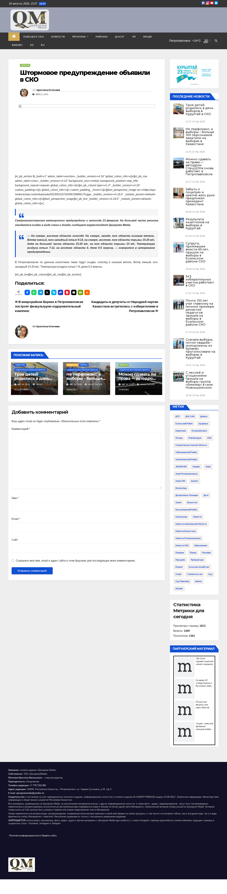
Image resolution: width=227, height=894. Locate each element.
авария (196, 467)
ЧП (134, 36)
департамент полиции (186, 495)
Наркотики (180, 431)
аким (208, 467)
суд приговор (182, 581)
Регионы (79, 36)
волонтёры (181, 488)
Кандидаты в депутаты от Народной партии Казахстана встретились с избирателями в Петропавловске (124, 306)
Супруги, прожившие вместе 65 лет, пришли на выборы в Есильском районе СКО (197, 252)
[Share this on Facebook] (27, 292)
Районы (102, 36)
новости (197, 517)
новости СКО (181, 545)
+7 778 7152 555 (38, 785)
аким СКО (180, 481)
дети (206, 495)
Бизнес (17, 45)
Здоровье (203, 423)
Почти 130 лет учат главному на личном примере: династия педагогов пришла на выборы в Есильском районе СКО (200, 312)
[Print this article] (80, 292)
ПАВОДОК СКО (33, 36)
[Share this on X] (47, 292)
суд (210, 574)
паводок (179, 553)
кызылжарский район (186, 510)
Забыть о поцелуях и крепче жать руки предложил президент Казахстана (200, 196)
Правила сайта (49, 835)
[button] (216, 40)
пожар (193, 553)
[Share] (60, 292)
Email (16, 519)
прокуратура (197, 560)
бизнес (194, 481)
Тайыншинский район (186, 452)
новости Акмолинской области (191, 524)
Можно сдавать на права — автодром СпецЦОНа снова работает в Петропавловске (199, 166)
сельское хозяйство (199, 567)
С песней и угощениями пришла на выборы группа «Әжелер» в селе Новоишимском (199, 380)
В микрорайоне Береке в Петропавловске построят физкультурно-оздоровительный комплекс (49, 306)
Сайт (15, 539)
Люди (147, 36)
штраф (179, 588)
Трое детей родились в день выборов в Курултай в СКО (199, 109)
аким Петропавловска (186, 474)
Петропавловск (199, 431)
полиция (206, 553)
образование (200, 545)
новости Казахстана (185, 531)
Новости (58, 36)
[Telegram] (40, 292)
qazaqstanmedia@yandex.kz (30, 793)
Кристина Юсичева (48, 90)
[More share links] (87, 292)
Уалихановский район (186, 459)
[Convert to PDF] (67, 292)
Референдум (194, 438)
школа (198, 581)
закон (178, 502)
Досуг (120, 36)
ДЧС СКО (189, 416)
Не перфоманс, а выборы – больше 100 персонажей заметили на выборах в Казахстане (200, 136)
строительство (194, 574)
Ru (43, 45)
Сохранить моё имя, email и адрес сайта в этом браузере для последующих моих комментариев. (75, 560)
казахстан (192, 502)
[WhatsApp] (34, 292)
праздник (180, 560)
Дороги (203, 416)
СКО (209, 438)
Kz (32, 45)
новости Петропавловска (188, 538)
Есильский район (184, 423)
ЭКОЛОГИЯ (181, 467)
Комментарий (21, 428)
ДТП (177, 416)
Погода (179, 438)
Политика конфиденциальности (25, 835)
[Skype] (54, 292)
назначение (181, 517)
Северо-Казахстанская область (30, 370)
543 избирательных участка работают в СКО (200, 281)
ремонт (179, 567)
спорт (178, 574)
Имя (15, 498)
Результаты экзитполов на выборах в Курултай (197, 223)
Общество (20, 365)
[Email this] (73, 292)
